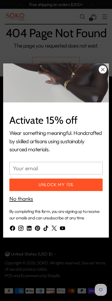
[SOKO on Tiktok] (46, 229)
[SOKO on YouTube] (62, 229)
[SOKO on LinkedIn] (29, 229)
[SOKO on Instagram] (21, 229)
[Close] (103, 70)
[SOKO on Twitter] (54, 229)
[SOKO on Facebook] (12, 229)
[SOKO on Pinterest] (37, 229)
